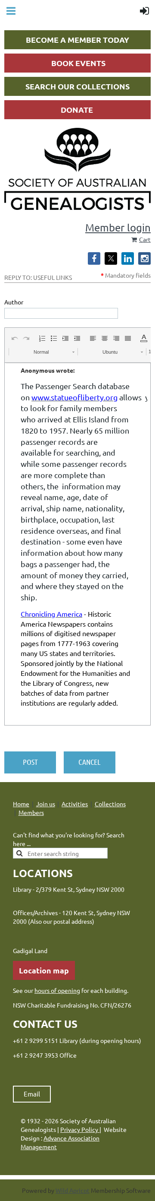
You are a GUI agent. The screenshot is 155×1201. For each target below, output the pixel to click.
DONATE (77, 109)
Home (21, 804)
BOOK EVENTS (78, 63)
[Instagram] (144, 258)
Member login (118, 227)
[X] (111, 258)
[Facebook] (94, 258)
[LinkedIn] (127, 258)
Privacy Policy (79, 1129)
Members (31, 812)
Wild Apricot (73, 1190)
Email (32, 1094)
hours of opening (57, 990)
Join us (45, 804)
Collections (110, 804)
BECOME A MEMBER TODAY (77, 39)
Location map (44, 970)
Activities (75, 804)
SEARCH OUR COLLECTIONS (77, 86)
